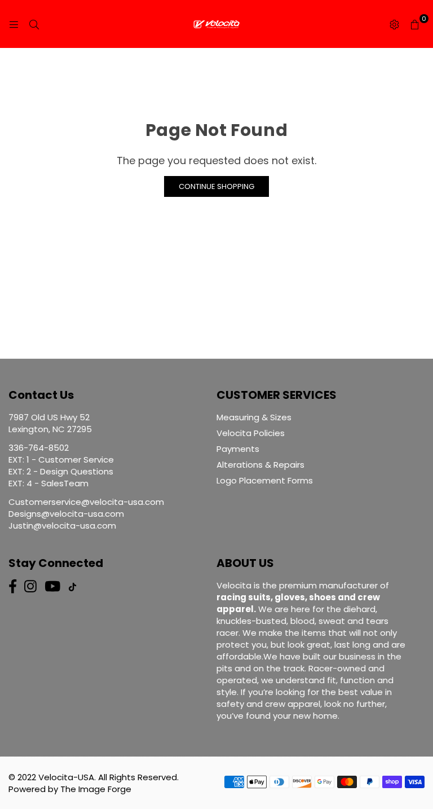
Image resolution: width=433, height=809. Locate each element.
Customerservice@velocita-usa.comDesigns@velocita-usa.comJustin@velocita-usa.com (86, 513)
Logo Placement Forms (264, 480)
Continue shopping (216, 186)
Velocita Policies (250, 433)
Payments (237, 449)
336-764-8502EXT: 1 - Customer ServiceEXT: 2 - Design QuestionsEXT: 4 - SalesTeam (61, 465)
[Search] (34, 24)
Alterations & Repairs (260, 465)
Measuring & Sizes (253, 417)
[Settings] (394, 24)
